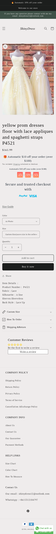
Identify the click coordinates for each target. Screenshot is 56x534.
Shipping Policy (13, 380)
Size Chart (10, 463)
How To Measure (13, 476)
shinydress (30, 529)
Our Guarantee (13, 438)
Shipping (16, 164)
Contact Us (11, 431)
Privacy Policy (12, 393)
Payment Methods (14, 444)
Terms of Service (13, 400)
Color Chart (11, 470)
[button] (3, 28)
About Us (10, 425)
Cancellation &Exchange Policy (21, 406)
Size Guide (8, 206)
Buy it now (28, 266)
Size (4, 228)
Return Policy (12, 387)
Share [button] (8, 275)
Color (4, 215)
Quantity (6, 241)
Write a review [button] (28, 351)
